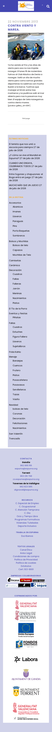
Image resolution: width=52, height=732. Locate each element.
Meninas (17, 293)
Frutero (16, 370)
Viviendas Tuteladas (27, 522)
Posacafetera (20, 379)
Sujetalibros (19, 346)
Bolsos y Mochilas (18, 241)
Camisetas (15, 260)
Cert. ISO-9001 (26, 569)
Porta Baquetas (21, 230)
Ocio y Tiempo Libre (27, 516)
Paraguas (18, 221)
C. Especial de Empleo (27, 503)
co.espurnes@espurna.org (26, 479)
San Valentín (16, 433)
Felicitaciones (20, 423)
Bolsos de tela (20, 245)
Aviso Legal (26, 553)
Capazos (17, 250)
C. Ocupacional (27, 506)
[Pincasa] (13, 581)
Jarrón (16, 288)
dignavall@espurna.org (26, 489)
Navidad (13, 404)
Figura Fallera (20, 336)
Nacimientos (19, 298)
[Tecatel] (26, 581)
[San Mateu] (24, 586)
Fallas (16, 278)
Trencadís (14, 438)
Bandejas (18, 360)
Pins (15, 225)
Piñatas (17, 317)
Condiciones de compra (26, 556)
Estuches (17, 331)
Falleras (17, 283)
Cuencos (17, 365)
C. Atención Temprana (27, 509)
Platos (16, 302)
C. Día (27, 513)
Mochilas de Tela (22, 254)
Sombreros (19, 235)
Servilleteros (19, 389)
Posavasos (19, 384)
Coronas (17, 413)
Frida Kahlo (15, 351)
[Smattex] (12, 586)
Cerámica (14, 265)
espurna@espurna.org (26, 468)
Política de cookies (26, 563)
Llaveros (17, 216)
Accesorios (15, 202)
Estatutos (26, 566)
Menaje (13, 356)
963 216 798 (26, 476)
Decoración (15, 270)
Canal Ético (26, 550)
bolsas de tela (20, 408)
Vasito (16, 399)
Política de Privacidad (26, 559)
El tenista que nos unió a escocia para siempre (22, 146)
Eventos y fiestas (18, 313)
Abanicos (18, 206)
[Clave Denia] (39, 581)
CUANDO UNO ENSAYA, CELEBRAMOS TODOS (21, 165)
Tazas (16, 394)
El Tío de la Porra (18, 308)
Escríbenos (27, 535)
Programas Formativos (27, 519)
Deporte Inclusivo (27, 526)
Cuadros (17, 274)
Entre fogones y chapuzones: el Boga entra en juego (26, 176)
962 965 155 (26, 465)
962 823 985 (26, 486)
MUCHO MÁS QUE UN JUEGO (24, 185)
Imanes (17, 211)
